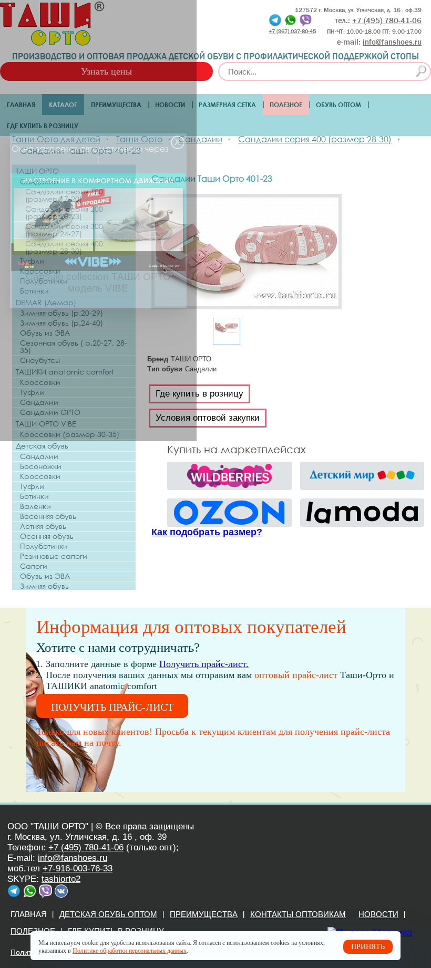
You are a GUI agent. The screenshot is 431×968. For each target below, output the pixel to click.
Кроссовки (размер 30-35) (69, 434)
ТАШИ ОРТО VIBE (46, 424)
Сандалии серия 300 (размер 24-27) (64, 230)
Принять (368, 947)
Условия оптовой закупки (208, 418)
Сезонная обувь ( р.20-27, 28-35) (73, 346)
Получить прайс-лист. (204, 664)
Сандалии (39, 181)
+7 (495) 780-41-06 (86, 847)
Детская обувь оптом (108, 914)
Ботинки (34, 291)
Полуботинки (44, 281)
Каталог (63, 104)
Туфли (32, 261)
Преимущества (116, 104)
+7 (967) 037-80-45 (292, 31)
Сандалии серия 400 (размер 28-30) (64, 247)
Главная (21, 104)
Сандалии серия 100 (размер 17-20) (64, 195)
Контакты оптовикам (298, 914)
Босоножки (40, 466)
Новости (170, 104)
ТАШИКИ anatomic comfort (65, 372)
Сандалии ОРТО (50, 412)
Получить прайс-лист (112, 707)
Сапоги (33, 566)
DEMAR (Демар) (46, 302)
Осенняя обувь (47, 536)
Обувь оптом (338, 104)
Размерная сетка (227, 104)
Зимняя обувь (44, 586)
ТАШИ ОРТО (37, 171)
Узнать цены (106, 71)
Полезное (286, 104)
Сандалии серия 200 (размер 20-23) (64, 212)
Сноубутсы (40, 360)
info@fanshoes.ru (392, 42)
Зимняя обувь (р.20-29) (61, 313)
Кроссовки (40, 271)
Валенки (35, 506)
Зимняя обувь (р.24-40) (61, 323)
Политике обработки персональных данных (130, 950)
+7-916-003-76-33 (77, 868)
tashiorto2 (61, 879)
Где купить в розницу (42, 125)
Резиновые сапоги (53, 556)
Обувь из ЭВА (45, 333)
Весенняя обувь (48, 516)
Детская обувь (42, 446)
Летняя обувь (43, 526)
